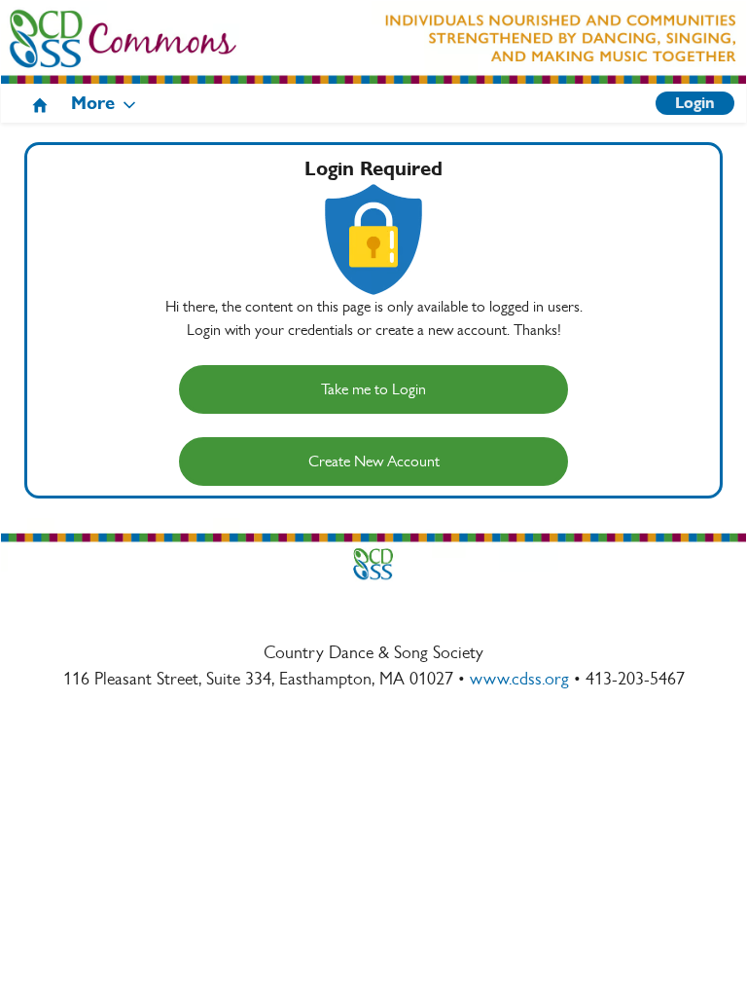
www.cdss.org (519, 678)
